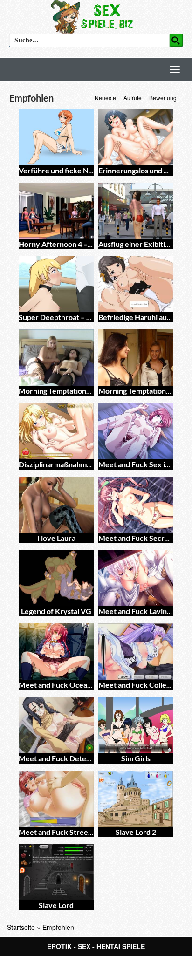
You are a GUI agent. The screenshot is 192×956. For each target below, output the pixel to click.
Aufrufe (132, 98)
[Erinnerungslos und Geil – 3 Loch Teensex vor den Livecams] (135, 137)
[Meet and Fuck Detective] (56, 725)
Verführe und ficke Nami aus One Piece (84, 170)
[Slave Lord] (56, 872)
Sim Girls (136, 758)
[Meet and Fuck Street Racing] (56, 799)
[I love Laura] (56, 505)
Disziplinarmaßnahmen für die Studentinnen (92, 464)
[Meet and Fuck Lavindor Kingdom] (135, 578)
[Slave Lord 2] (135, 799)
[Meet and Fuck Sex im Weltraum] (135, 431)
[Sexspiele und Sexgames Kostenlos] (96, 16)
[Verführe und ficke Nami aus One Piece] (56, 137)
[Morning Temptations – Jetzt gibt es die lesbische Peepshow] (56, 357)
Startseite (21, 927)
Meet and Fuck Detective (61, 758)
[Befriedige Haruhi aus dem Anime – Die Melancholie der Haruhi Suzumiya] (135, 284)
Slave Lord (56, 905)
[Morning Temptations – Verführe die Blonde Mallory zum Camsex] (135, 357)
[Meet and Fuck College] (135, 651)
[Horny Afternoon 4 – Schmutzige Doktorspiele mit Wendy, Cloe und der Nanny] (56, 211)
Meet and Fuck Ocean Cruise (67, 684)
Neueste (105, 98)
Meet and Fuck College (136, 684)
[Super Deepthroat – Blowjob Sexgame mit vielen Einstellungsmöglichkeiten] (56, 284)
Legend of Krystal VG (56, 611)
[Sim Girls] (135, 725)
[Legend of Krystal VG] (56, 578)
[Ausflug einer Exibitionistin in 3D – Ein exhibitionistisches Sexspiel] (135, 211)
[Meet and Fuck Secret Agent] (135, 505)
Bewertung (163, 98)
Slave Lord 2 (136, 831)
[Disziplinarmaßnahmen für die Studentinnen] (56, 431)
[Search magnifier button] (176, 40)
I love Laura (56, 537)
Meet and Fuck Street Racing (66, 831)
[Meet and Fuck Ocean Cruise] (56, 651)
